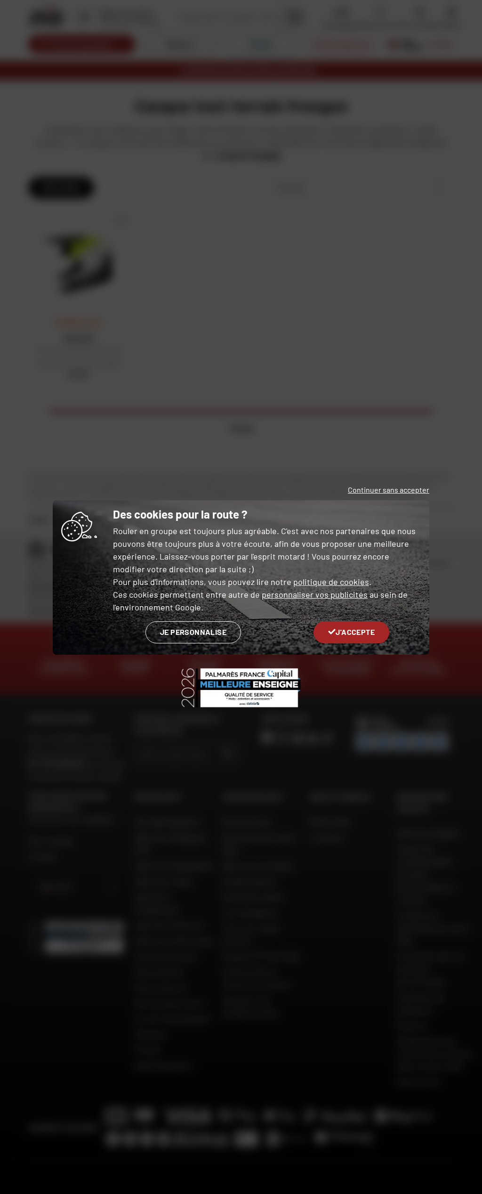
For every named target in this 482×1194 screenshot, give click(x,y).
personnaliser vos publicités (315, 594)
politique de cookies (331, 582)
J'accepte (355, 631)
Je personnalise (193, 631)
